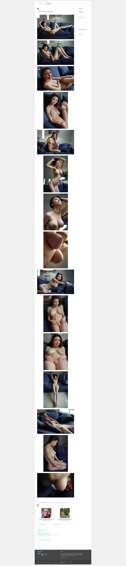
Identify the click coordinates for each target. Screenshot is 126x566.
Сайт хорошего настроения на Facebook (61, 562)
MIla (46, 548)
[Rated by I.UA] (44, 555)
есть (75, 554)
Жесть (66, 553)
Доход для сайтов (39, 521)
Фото (81, 553)
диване (48, 548)
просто (68, 555)
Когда (71, 553)
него (61, 555)
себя (70, 555)
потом (66, 555)
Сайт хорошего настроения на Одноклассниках (63, 562)
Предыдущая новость (42, 524)
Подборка (74, 553)
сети (72, 555)
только (74, 555)
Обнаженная (44, 548)
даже (73, 554)
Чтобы (62, 554)
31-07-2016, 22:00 (40, 13)
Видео (62, 553)
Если (63, 553)
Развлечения (78, 553)
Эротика (55, 13)
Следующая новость (57, 524)
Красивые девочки (82, 12)
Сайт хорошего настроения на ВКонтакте (65, 562)
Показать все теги (64, 557)
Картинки (68, 553)
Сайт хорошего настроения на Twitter (66, 562)
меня (81, 554)
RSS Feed (71, 562)
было (69, 554)
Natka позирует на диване (41, 535)
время (71, 554)
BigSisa (48, 13)
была (67, 554)
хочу (76, 555)
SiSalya (38, 561)
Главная (80, 10)
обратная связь (56, 562)
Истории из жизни (81, 11)
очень (64, 555)
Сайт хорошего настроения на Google (68, 562)
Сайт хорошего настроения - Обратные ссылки (70, 562)
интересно (77, 554)
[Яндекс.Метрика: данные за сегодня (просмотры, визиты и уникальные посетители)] (45, 554)
